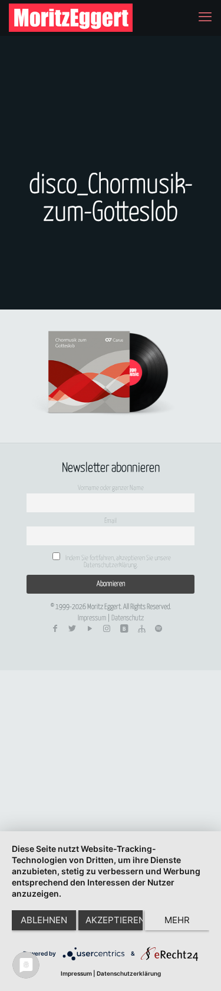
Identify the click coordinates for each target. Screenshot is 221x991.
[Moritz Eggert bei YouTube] (89, 629)
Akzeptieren (114, 920)
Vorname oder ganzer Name (111, 488)
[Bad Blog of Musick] (124, 629)
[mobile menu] (205, 18)
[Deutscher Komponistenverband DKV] (141, 629)
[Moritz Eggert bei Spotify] (158, 629)
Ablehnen (44, 920)
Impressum (92, 618)
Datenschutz (127, 618)
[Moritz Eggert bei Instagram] (107, 629)
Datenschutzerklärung (129, 973)
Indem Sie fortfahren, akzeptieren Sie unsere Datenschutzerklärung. (117, 561)
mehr (177, 920)
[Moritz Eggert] (71, 17)
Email (110, 521)
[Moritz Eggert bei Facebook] (55, 629)
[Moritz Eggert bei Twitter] (72, 629)
